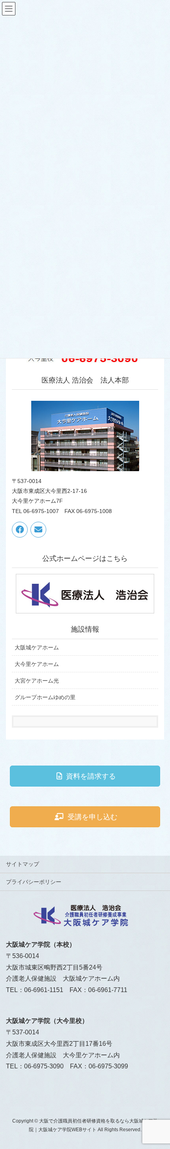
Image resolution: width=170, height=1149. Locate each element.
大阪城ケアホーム (37, 647)
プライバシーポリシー (33, 882)
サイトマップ (22, 864)
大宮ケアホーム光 (37, 680)
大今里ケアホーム (37, 664)
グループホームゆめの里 (45, 697)
